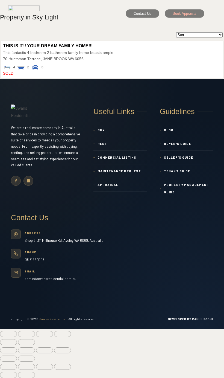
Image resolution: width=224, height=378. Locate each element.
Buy (101, 130)
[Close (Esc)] (8, 334)
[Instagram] (28, 181)
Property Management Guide (186, 188)
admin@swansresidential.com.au (50, 279)
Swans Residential (53, 319)
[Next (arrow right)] (26, 342)
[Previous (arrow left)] (8, 342)
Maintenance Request (119, 171)
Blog (169, 130)
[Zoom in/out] (62, 334)
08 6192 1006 (35, 259)
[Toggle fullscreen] (44, 334)
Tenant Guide (177, 171)
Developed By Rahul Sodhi (190, 319)
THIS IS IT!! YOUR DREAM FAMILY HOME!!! (48, 45)
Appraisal (108, 185)
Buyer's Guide (177, 144)
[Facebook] (16, 181)
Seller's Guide (178, 157)
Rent (102, 144)
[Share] (26, 334)
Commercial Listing (117, 157)
